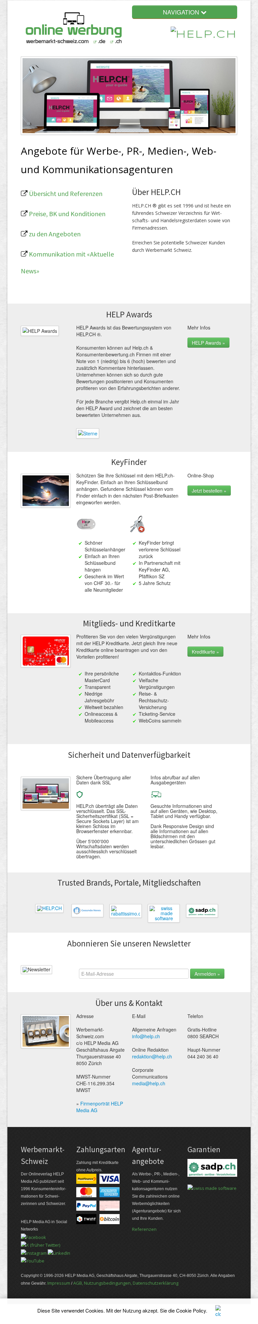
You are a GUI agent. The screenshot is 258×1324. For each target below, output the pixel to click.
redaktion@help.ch (152, 1056)
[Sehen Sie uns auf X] (40, 1245)
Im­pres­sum (58, 1283)
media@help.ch (148, 1083)
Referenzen (144, 1229)
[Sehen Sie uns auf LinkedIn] (59, 1252)
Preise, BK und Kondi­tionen (67, 213)
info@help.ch (146, 1036)
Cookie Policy (191, 1310)
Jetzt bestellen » (209, 490)
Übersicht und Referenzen (65, 193)
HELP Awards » (208, 342)
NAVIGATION (182, 12)
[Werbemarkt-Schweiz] (73, 28)
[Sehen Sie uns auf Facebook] (33, 1237)
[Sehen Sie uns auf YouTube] (32, 1260)
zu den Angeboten (55, 234)
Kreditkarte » (205, 651)
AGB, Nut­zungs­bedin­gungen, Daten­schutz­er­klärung (125, 1283)
